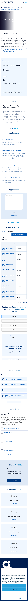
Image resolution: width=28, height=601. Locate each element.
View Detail (13, 215)
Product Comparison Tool (18, 234)
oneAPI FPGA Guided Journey (10, 454)
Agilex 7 (18, 7)
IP (14, 321)
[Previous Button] (10, 128)
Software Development (9, 450)
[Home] (8, 2)
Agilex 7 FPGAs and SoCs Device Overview (14, 389)
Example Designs (14, 325)
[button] (14, 7)
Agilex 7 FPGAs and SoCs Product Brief (13, 379)
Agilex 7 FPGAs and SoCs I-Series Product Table (15, 384)
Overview (6, 33)
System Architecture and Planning (11, 428)
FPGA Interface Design (9, 437)
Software (14, 330)
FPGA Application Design (9, 445)
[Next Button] (17, 128)
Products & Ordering (16, 33)
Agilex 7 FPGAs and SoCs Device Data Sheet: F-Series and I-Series (15, 396)
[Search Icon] (23, 2)
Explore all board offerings (13, 359)
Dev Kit (14, 316)
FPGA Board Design (8, 432)
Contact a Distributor (14, 480)
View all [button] (3, 231)
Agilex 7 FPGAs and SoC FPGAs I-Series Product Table (13, 50)
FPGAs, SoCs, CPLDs (8, 7)
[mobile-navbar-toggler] (2, 2)
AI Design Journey (8, 441)
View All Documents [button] (13, 401)
